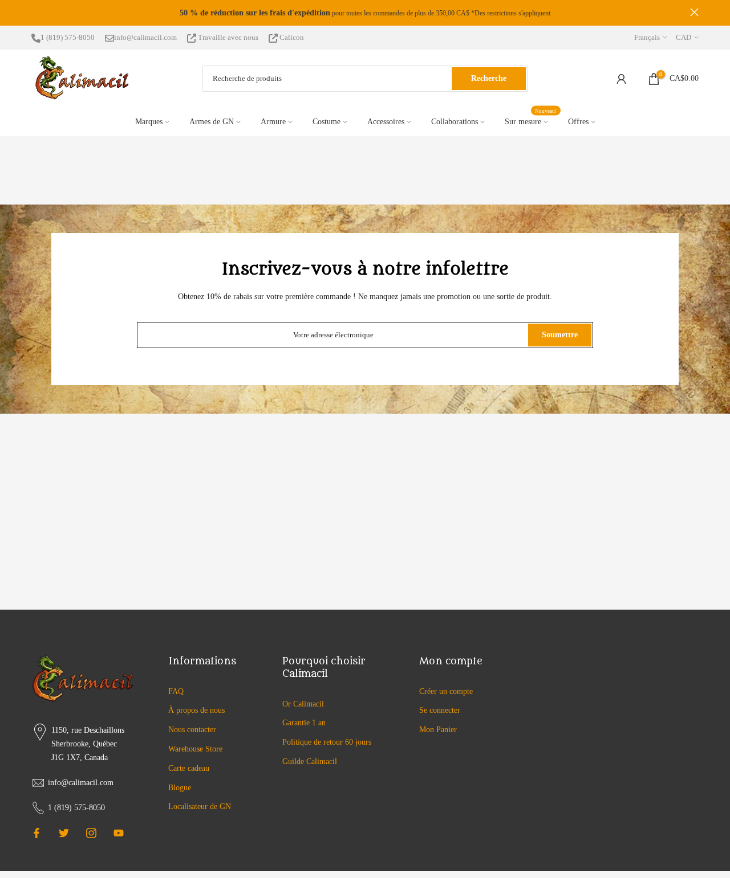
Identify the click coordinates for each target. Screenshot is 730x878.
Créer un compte (446, 691)
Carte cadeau (188, 768)
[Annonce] (365, 13)
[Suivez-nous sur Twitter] (64, 833)
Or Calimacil (303, 704)
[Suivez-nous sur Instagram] (91, 833)
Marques (149, 121)
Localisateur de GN (199, 806)
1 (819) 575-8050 (67, 37)
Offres (578, 121)
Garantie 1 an (304, 722)
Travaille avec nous (228, 37)
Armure (273, 121)
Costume (326, 121)
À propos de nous (196, 710)
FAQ (176, 691)
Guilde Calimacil (309, 761)
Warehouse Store (195, 749)
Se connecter (439, 710)
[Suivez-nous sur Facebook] (36, 833)
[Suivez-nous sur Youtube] (118, 833)
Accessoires (385, 121)
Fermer (35, 12)
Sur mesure (531, 120)
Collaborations (454, 121)
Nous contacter (192, 729)
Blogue (179, 787)
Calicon (291, 37)
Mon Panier (438, 729)
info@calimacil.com (145, 37)
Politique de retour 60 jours (326, 742)
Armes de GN (211, 121)
